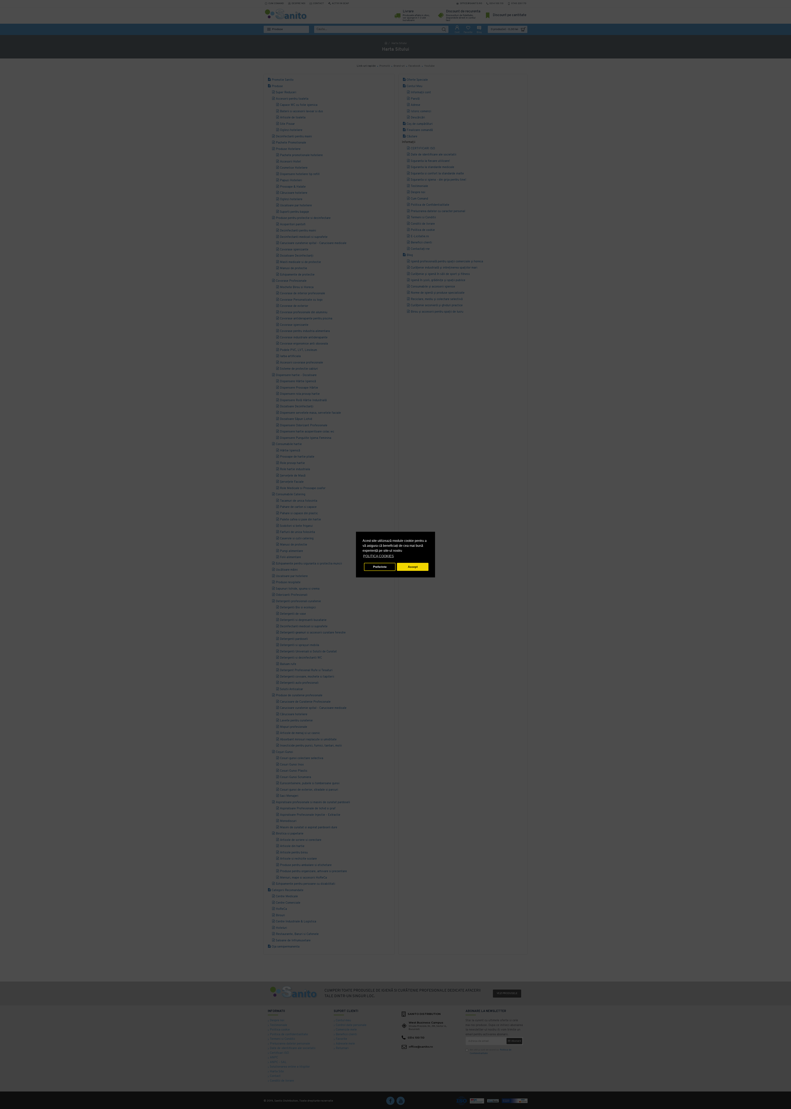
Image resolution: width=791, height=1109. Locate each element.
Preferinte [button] (380, 566)
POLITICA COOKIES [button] (378, 556)
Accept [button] (413, 566)
